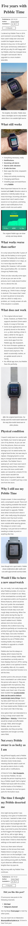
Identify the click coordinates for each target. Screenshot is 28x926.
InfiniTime (5, 718)
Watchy (14, 718)
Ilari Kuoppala (18, 773)
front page (15, 911)
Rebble (10, 184)
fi (16, 24)
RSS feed (7, 904)
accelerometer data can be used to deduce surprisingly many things (13, 695)
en (12, 24)
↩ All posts (9, 28)
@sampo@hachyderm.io (10, 920)
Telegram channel (11, 907)
